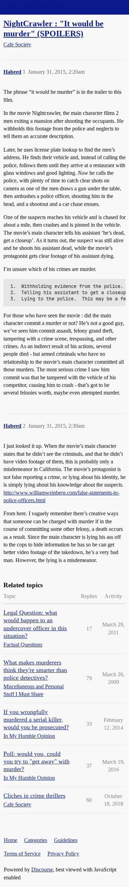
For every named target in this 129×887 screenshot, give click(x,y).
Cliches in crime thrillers (34, 795)
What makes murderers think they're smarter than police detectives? (35, 670)
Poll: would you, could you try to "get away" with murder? (36, 761)
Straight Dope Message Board (36, 7)
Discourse (42, 869)
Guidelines (65, 840)
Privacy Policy (63, 854)
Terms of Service (22, 854)
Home (10, 840)
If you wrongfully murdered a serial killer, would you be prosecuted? (36, 719)
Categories (35, 840)
